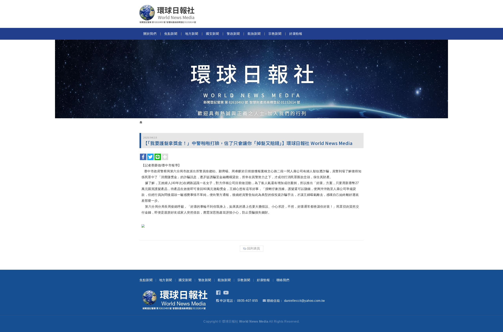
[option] (251, 79)
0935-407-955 (247, 300)
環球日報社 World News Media (168, 14)
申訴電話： (228, 300)
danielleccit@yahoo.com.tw (304, 300)
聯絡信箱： (275, 300)
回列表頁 (253, 248)
